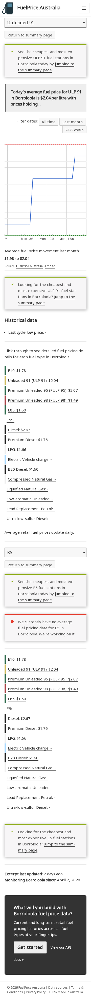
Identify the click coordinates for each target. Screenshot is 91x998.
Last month (72, 121)
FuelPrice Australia (38, 7)
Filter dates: (27, 120)
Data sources (58, 987)
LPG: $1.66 (17, 449)
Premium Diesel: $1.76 (28, 439)
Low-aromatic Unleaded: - (30, 498)
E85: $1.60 (17, 409)
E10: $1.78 (17, 370)
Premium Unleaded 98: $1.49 (43, 400)
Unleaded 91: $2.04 (33, 380)
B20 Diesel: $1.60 (23, 469)
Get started (30, 947)
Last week (74, 129)
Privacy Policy (36, 992)
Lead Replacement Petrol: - (31, 508)
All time (49, 121)
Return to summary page (30, 34)
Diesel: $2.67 (19, 429)
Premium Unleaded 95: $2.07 (43, 390)
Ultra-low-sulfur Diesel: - (29, 518)
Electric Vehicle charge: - (30, 459)
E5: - (10, 419)
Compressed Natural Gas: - (32, 479)
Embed (50, 266)
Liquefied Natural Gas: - (27, 488)
